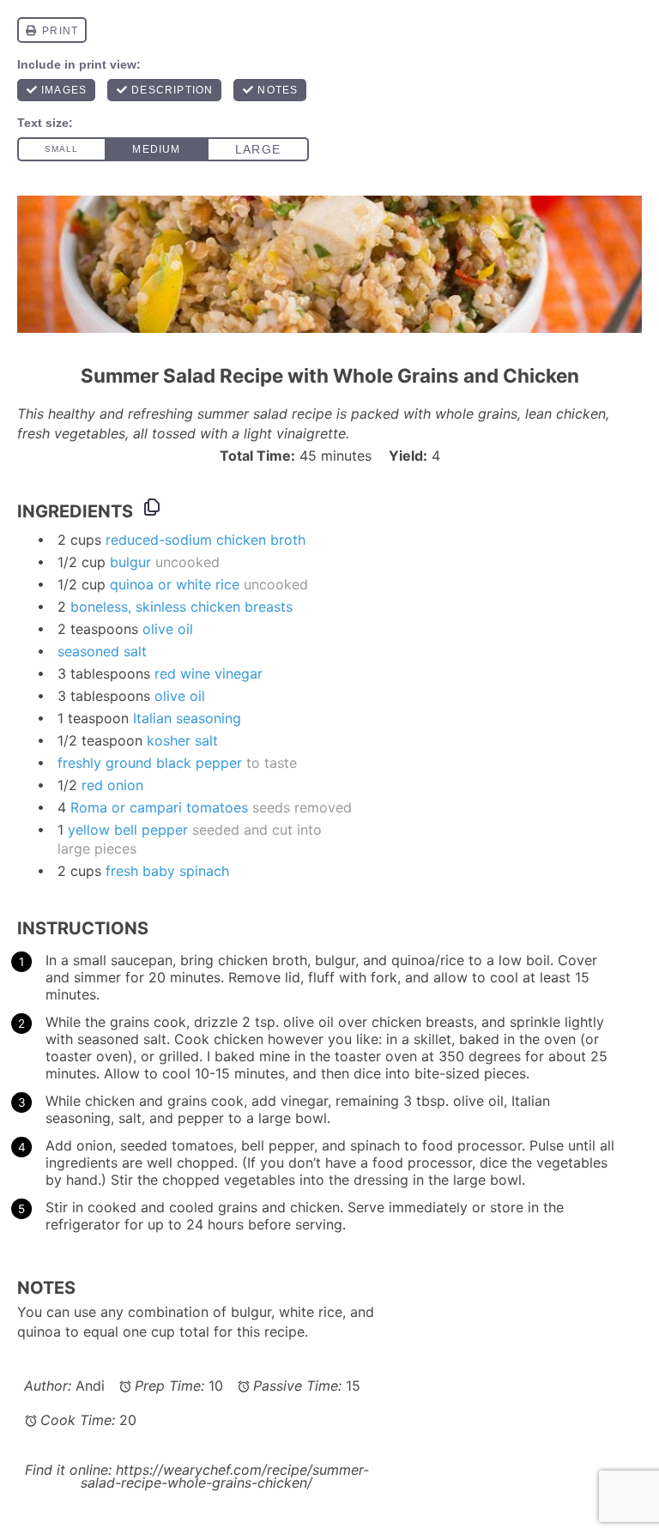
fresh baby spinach (167, 870)
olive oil (167, 628)
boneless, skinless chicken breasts (181, 606)
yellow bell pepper (128, 829)
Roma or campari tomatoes (159, 807)
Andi (90, 1385)
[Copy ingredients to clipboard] (152, 507)
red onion (112, 785)
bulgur (130, 562)
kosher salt (182, 740)
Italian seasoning (187, 718)
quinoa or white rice (174, 584)
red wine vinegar (208, 673)
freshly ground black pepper (149, 762)
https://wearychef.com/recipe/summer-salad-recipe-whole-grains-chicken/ (225, 1476)
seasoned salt (102, 651)
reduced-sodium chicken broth (205, 539)
